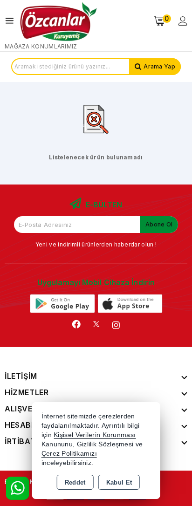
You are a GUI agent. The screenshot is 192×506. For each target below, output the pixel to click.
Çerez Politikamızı (69, 453)
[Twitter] (96, 324)
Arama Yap (159, 66)
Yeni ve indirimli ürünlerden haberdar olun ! (96, 244)
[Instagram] (116, 325)
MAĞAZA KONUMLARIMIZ (41, 46)
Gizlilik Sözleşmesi (105, 444)
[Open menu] (12, 21)
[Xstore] (58, 21)
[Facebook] (76, 324)
